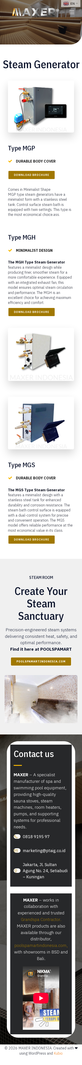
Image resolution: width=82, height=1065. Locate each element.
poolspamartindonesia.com (40, 945)
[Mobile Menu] (71, 12)
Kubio (58, 1053)
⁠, (67, 945)
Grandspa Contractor (40, 919)
